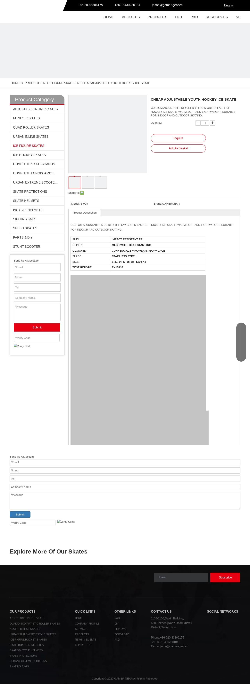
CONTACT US (83, 645)
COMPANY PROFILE (87, 623)
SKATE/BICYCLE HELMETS (26, 650)
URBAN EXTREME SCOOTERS (36, 182)
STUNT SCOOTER (26, 246)
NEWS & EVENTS (85, 639)
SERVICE (80, 628)
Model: (75, 203)
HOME (109, 17)
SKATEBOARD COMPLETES (27, 645)
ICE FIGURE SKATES (28, 145)
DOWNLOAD (121, 634)
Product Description (84, 212)
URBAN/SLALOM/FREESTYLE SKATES (33, 634)
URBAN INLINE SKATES (31, 136)
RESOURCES (217, 17)
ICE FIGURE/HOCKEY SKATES (28, 639)
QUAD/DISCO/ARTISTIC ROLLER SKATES (35, 623)
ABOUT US (131, 17)
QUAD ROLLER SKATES (31, 127)
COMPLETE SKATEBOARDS (34, 164)
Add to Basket (178, 148)
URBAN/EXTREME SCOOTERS (28, 661)
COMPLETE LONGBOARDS (33, 173)
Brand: (158, 203)
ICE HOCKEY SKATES (29, 155)
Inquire (178, 138)
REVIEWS (120, 628)
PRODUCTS (157, 17)
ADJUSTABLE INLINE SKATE (27, 618)
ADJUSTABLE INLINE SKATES (35, 109)
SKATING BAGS (24, 219)
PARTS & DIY (23, 237)
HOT (179, 17)
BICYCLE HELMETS (28, 210)
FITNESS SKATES (26, 118)
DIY (116, 623)
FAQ (117, 639)
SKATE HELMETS (26, 200)
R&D (194, 17)
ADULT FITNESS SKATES (25, 628)
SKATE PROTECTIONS (30, 191)
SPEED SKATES (25, 228)
